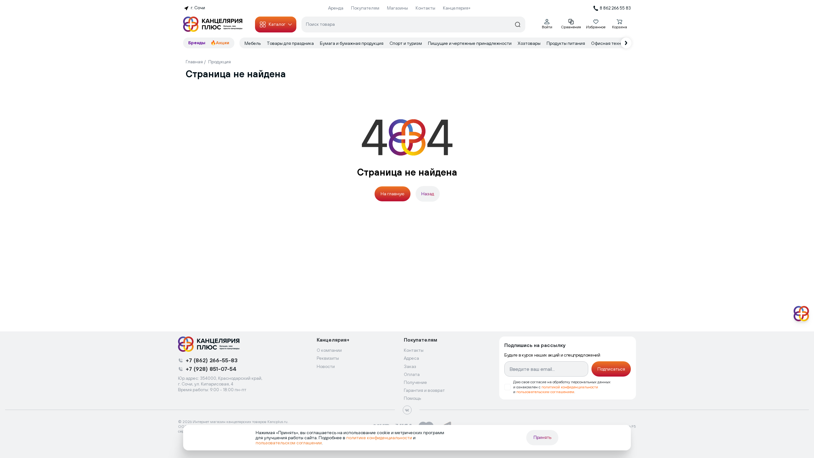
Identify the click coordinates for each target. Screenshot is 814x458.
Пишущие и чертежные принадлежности (470, 43)
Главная (194, 61)
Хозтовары (530, 43)
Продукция (219, 61)
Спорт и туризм (406, 43)
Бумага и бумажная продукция (352, 43)
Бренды (196, 42)
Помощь (412, 398)
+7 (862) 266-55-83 (212, 360)
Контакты (425, 7)
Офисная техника (610, 43)
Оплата (412, 374)
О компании (329, 350)
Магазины (397, 7)
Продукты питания (566, 43)
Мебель (253, 43)
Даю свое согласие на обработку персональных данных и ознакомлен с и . (561, 387)
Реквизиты (328, 358)
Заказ (410, 366)
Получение (415, 382)
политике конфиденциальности (379, 437)
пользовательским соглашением (545, 392)
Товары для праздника (291, 43)
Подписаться (611, 368)
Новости (326, 366)
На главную (392, 193)
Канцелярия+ (457, 7)
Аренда (335, 7)
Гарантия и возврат (424, 390)
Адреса (411, 358)
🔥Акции (219, 42)
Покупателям (365, 7)
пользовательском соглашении (289, 442)
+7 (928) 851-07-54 (211, 368)
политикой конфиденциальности (570, 387)
